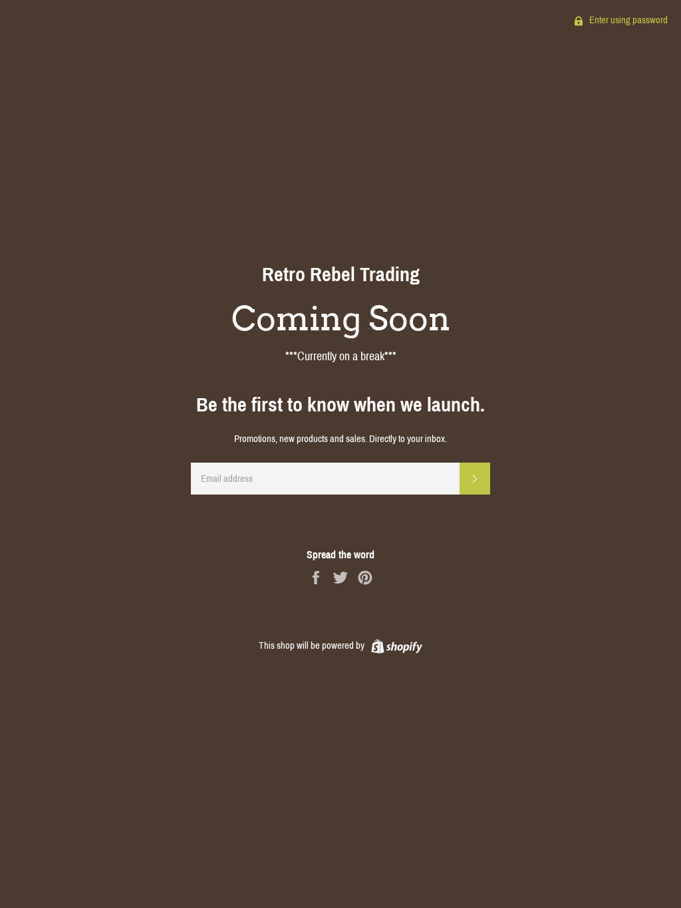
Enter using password (627, 20)
